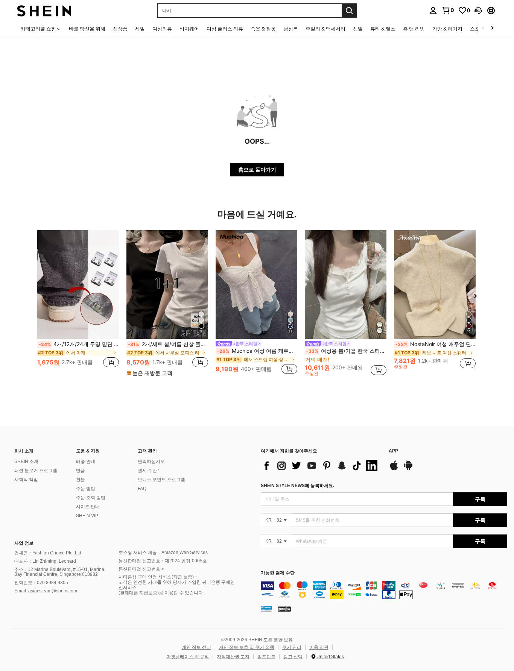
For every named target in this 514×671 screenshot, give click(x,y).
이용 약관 (318, 647)
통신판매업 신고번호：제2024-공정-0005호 (163, 560)
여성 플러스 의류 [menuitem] (225, 29)
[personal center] (433, 10)
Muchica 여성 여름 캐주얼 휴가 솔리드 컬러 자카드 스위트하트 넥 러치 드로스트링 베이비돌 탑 (257, 351)
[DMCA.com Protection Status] (284, 608)
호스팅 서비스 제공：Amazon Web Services (163, 552)
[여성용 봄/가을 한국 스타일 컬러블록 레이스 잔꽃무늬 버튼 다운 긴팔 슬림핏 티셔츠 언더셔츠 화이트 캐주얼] (345, 284)
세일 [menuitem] (140, 29)
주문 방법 (85, 488)
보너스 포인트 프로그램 (161, 479)
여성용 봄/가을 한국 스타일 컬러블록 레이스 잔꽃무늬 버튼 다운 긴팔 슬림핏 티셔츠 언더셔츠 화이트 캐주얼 (346, 351)
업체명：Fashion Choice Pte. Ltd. (48, 553)
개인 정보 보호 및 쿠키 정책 (246, 647)
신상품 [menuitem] (120, 29)
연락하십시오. (152, 461)
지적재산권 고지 (233, 656)
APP (393, 451)
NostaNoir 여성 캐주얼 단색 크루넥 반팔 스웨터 (435, 344)
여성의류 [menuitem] (162, 29)
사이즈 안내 (88, 506)
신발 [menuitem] (358, 29)
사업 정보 (23, 543)
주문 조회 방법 (90, 497)
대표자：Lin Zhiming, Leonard (45, 561)
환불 (80, 479)
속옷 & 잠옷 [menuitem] (263, 29)
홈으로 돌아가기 (257, 169)
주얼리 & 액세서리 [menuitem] (325, 29)
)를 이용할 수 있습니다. (180, 592)
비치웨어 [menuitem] (189, 29)
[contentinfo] (384, 590)
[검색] (349, 10)
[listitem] (78, 303)
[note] (150, 373)
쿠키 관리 (291, 647)
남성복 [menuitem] (290, 29)
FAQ (142, 488)
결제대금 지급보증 (138, 592)
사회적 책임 (26, 479)
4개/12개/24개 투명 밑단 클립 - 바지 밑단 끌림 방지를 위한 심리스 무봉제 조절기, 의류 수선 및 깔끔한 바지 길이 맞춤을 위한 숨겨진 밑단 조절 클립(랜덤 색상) (79, 344)
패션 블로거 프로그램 (35, 470)
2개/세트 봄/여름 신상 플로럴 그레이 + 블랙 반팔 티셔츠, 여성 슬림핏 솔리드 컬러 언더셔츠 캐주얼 (168, 344)
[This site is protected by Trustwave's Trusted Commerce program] (266, 608)
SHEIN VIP (87, 515)
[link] (447, 10)
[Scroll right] (492, 28)
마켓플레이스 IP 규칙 (187, 656)
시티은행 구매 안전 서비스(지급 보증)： (158, 577)
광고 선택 (293, 656)
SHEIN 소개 (26, 461)
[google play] (408, 469)
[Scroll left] (483, 28)
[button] (478, 10)
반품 (80, 470)
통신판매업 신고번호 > (141, 569)
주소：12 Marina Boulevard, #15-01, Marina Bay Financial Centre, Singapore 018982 (59, 572)
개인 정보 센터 (196, 647)
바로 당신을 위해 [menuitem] (87, 29)
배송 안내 (85, 461)
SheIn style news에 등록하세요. (297, 485)
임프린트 (266, 656)
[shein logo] (44, 10)
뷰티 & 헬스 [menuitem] (382, 29)
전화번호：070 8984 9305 (41, 582)
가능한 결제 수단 (278, 573)
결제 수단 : (148, 470)
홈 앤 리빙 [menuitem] (414, 29)
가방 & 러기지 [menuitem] (447, 29)
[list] (321, 465)
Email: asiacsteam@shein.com (45, 591)
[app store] (394, 469)
